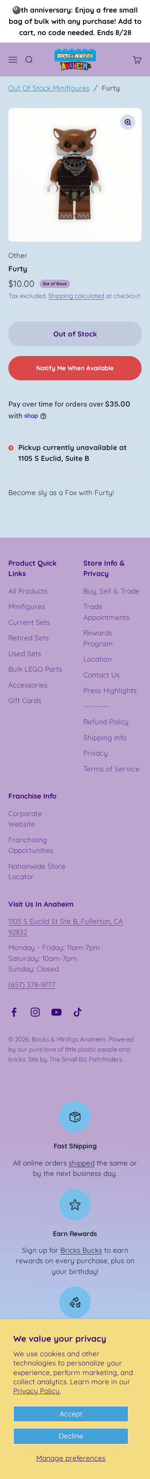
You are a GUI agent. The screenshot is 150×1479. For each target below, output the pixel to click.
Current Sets (29, 622)
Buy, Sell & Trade (111, 591)
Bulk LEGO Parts (35, 669)
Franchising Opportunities (30, 845)
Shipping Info (104, 737)
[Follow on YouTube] (56, 1012)
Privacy (95, 752)
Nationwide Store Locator (36, 871)
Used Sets (24, 653)
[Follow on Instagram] (35, 1012)
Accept (71, 1413)
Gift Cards (24, 700)
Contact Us (101, 674)
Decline (71, 1435)
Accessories (28, 684)
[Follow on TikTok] (77, 1012)
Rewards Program (98, 638)
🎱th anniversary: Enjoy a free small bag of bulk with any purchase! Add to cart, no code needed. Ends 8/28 (75, 21)
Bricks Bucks (81, 1250)
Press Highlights (110, 690)
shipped (82, 1162)
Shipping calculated (76, 296)
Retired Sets (28, 637)
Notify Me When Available (75, 368)
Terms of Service (111, 768)
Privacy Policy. (37, 1390)
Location (97, 659)
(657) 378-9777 (31, 984)
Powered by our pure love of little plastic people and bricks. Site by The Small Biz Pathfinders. (71, 1049)
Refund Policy (106, 721)
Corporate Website (25, 819)
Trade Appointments (106, 612)
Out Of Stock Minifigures (49, 87)
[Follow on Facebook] (14, 1012)
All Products (28, 591)
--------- (96, 706)
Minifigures (26, 606)
